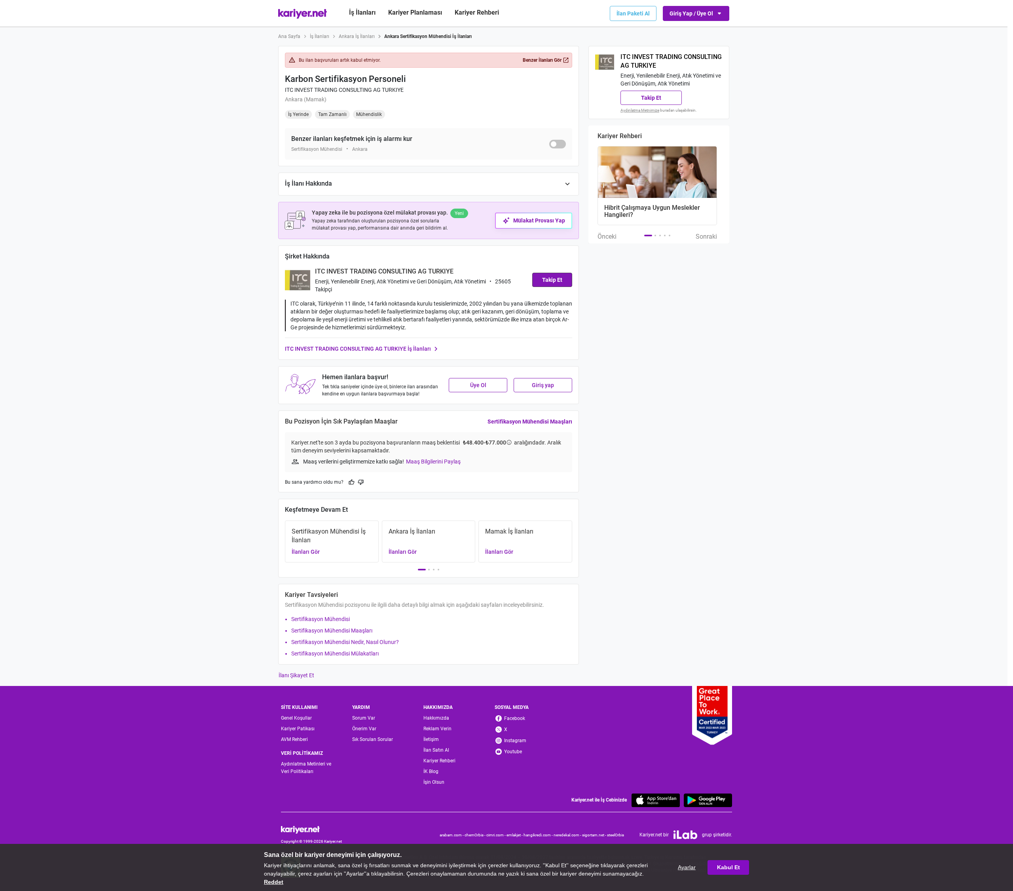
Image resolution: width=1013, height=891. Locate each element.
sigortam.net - (594, 835)
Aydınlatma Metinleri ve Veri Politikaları (306, 767)
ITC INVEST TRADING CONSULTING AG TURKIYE (344, 90)
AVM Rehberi (294, 739)
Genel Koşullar (296, 718)
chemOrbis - (475, 835)
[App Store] (656, 800)
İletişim (431, 739)
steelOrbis (615, 835)
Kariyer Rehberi (439, 761)
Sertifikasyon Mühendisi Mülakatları (335, 653)
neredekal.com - (568, 835)
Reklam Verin (437, 728)
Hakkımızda (436, 718)
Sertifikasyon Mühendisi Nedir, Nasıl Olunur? (345, 642)
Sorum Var (363, 718)
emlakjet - (515, 835)
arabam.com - (452, 835)
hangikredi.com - (539, 835)
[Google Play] (708, 800)
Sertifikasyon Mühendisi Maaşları (530, 421)
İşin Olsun (433, 782)
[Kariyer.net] (311, 829)
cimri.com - (496, 835)
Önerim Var (364, 728)
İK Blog (430, 771)
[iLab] (685, 834)
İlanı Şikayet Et (296, 675)
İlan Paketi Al (633, 13)
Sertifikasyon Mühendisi (320, 619)
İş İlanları (362, 12)
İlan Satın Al (436, 750)
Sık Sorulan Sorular (372, 739)
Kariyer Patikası (298, 728)
